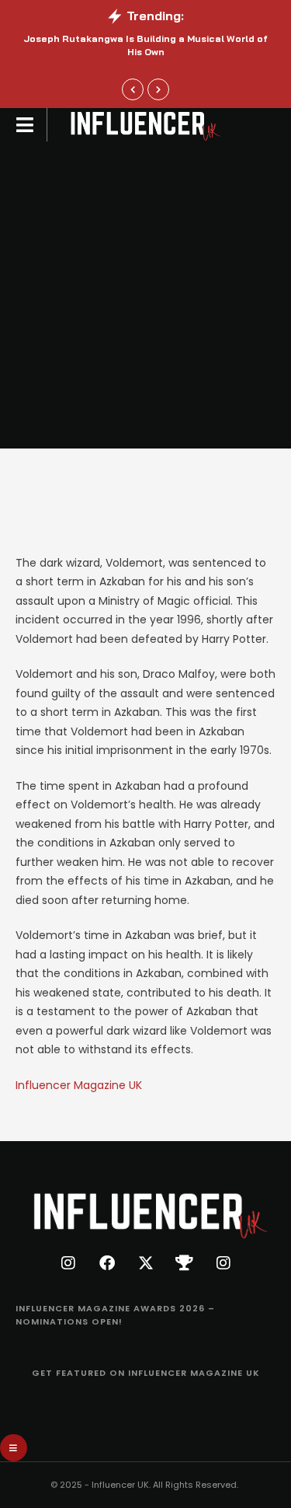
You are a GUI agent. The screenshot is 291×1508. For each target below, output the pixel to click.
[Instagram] (68, 1263)
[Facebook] (107, 1263)
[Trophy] (184, 1263)
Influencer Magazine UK (79, 1085)
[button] (133, 89)
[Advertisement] (145, 295)
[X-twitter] (146, 1263)
